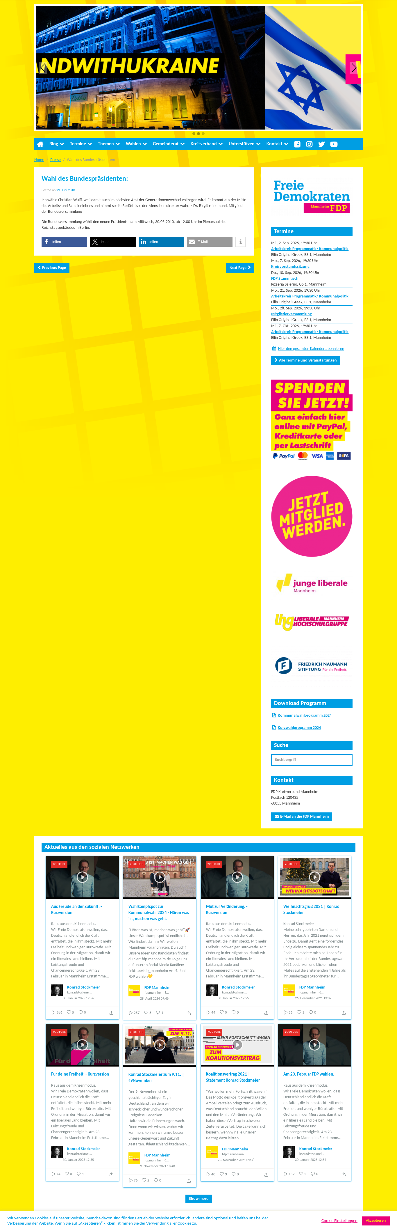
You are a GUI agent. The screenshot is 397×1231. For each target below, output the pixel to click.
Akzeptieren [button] (376, 1220)
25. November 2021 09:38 (236, 1160)
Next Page (238, 268)
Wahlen (133, 144)
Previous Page (54, 268)
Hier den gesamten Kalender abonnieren (311, 349)
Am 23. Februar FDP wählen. (308, 1074)
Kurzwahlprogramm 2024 (299, 728)
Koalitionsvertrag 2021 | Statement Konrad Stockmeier (233, 1077)
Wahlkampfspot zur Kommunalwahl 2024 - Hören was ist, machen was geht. (158, 913)
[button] (194, 134)
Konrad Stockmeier (83, 987)
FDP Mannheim (157, 988)
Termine (78, 144)
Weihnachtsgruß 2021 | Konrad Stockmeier (311, 910)
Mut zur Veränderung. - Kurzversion (227, 910)
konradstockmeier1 (79, 992)
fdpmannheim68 (156, 993)
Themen (106, 144)
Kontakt (274, 144)
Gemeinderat (166, 144)
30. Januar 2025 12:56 (78, 998)
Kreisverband (204, 144)
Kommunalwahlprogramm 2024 (305, 715)
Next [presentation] (354, 67)
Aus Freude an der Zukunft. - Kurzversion (76, 910)
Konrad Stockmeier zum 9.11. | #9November (156, 1078)
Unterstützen (242, 144)
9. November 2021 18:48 (157, 1166)
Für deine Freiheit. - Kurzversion (80, 1074)
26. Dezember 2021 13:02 (313, 998)
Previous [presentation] (43, 67)
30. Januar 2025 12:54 (310, 1160)
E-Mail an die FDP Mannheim (304, 816)
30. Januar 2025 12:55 (233, 998)
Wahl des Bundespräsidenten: (85, 179)
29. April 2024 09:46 (154, 998)
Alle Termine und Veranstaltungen (308, 360)
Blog (53, 144)
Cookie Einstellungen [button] (339, 1221)
